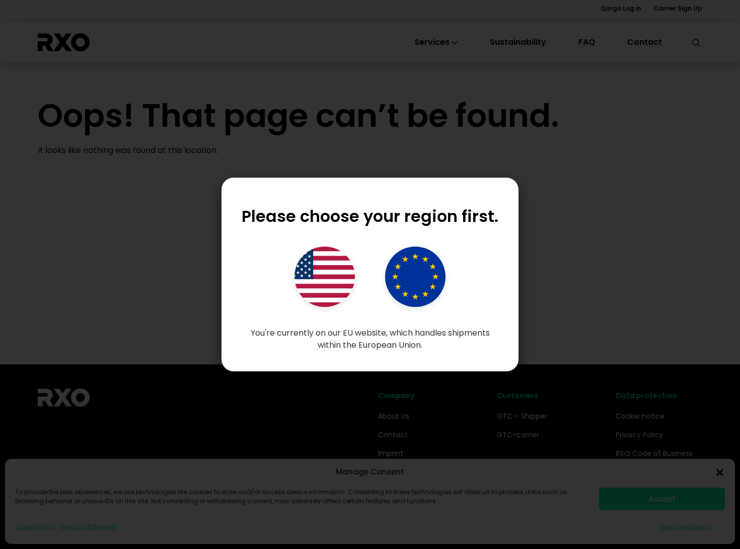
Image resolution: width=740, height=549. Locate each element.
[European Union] (415, 277)
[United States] (324, 277)
